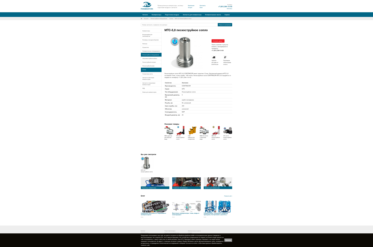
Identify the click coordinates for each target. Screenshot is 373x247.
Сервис (227, 15)
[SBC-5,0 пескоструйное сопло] (216, 130)
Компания (191, 5)
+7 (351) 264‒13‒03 (225, 6)
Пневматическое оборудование (151, 51)
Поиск (225, 25)
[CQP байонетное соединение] (192, 130)
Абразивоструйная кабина (149, 58)
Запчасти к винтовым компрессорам (148, 78)
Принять (228, 240)
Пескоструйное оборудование (159, 18)
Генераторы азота (147, 74)
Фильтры (144, 43)
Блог (201, 7)
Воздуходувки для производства (147, 35)
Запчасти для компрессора (192, 15)
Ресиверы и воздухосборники (150, 40)
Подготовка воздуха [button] (172, 15)
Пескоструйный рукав (148, 66)
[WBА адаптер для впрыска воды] (168, 130)
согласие (173, 235)
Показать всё (228, 196)
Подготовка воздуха (169, 231)
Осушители (145, 47)
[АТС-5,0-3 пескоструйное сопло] (227, 130)
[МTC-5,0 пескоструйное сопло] (147, 162)
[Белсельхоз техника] (141, 18)
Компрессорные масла (213, 15)
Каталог (146, 18)
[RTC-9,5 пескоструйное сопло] (180, 130)
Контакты (203, 5)
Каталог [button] (145, 15)
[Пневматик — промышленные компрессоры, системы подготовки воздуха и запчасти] (147, 6)
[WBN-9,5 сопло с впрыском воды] (204, 130)
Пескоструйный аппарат (149, 62)
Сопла (171, 18)
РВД (143, 88)
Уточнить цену (218, 41)
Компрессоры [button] (156, 15)
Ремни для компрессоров (149, 92)
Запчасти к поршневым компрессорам (148, 83)
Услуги (190, 7)
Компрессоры (146, 31)
